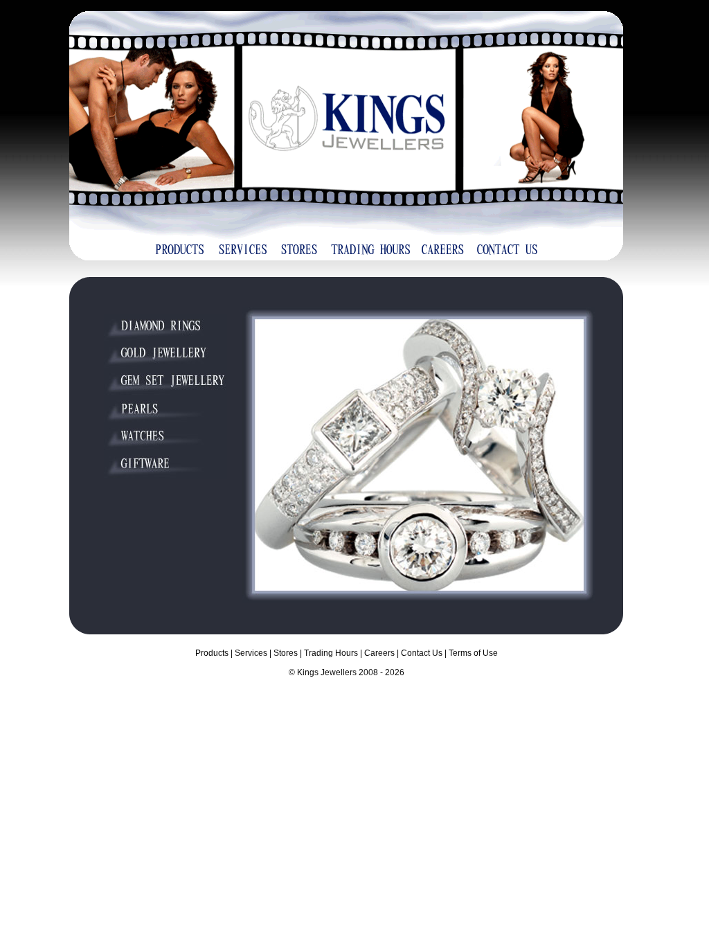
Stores (285, 653)
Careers (379, 653)
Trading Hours (331, 653)
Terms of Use (473, 653)
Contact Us (421, 653)
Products (211, 653)
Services (251, 653)
